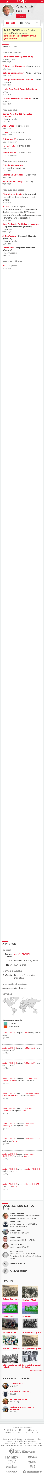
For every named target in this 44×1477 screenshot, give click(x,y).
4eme (32, 1095)
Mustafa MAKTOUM (18, 1399)
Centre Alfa (8, 248)
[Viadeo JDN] (32, 1466)
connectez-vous (11, 36)
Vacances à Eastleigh (12, 181)
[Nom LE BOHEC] (5, 1264)
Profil (12, 23)
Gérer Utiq (38, 1443)
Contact (9, 1441)
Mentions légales (7, 1445)
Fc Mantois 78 (9, 139)
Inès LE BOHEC (16, 1251)
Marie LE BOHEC (17, 1245)
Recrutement (32, 1441)
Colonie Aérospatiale (12, 165)
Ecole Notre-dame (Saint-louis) (17, 57)
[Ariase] (11, 1471)
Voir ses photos (36, 1371)
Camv (26, 1033)
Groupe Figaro (19, 1445)
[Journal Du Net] (11, 1461)
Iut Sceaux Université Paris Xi (16, 98)
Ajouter (22, 16)
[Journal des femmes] (11, 1457)
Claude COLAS (16, 1384)
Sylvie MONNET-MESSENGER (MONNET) (22, 1408)
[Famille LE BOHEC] (5, 1271)
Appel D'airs (8, 126)
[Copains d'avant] (11, 1466)
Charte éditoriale (28, 1439)
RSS (25, 1441)
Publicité (38, 1439)
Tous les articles (18, 1441)
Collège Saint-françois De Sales (18, 79)
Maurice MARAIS (29, 1300)
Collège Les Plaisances (13, 66)
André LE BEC (16, 1222)
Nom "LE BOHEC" (17, 1264)
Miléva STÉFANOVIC (11, 1349)
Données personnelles (10, 1443)
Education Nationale (12, 194)
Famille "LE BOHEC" (18, 1271)
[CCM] (32, 1457)
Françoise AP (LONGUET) (20, 1392)
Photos (27, 23)
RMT (4, 265)
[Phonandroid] (32, 1471)
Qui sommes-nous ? (9, 1439)
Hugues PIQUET (32, 1184)
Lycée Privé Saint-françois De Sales (19, 89)
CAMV (5, 132)
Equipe (19, 1439)
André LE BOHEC (9, 1033)
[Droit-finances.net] (32, 1462)
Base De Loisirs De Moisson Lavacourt (21, 224)
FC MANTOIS (8, 146)
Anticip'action (9, 236)
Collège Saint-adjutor (13, 73)
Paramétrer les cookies (25, 1443)
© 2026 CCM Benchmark (33, 1445)
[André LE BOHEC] (8, 10)
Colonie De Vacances (12, 175)
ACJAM (5, 206)
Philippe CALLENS (32, 1139)
